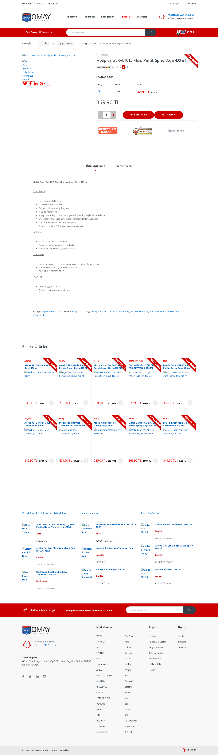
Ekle (189, 610)
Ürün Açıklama (95, 166)
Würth (99, 709)
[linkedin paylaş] (35, 83)
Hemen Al (171, 114)
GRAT (99, 658)
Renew (128, 692)
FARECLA (100, 641)
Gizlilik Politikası (155, 664)
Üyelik (181, 636)
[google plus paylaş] (42, 83)
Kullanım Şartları (156, 653)
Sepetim (182, 647)
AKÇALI (27, 361)
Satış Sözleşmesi (156, 647)
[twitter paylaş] (25, 83)
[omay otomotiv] (42, 17)
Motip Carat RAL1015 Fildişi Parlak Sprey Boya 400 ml (117, 311)
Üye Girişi (191, 3)
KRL (126, 715)
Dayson (128, 653)
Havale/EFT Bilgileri (157, 641)
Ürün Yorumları (122, 166)
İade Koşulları (154, 658)
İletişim (176, 3)
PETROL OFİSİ (103, 698)
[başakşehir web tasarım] (188, 750)
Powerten (101, 726)
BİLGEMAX (101, 686)
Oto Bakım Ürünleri (37, 32)
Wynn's (128, 669)
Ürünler (44, 43)
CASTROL (101, 692)
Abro (127, 641)
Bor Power (130, 636)
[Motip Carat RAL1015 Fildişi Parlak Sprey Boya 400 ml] (28, 70)
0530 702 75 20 (181, 14)
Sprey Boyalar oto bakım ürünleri (159, 311)
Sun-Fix (128, 658)
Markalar (142, 16)
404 (126, 675)
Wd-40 (128, 647)
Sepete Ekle (140, 114)
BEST (98, 647)
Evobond (129, 681)
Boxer (127, 703)
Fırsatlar (127, 16)
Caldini (128, 664)
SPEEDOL (101, 653)
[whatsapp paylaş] (49, 83)
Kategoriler (107, 16)
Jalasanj (128, 686)
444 (98, 715)
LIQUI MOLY (102, 664)
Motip (75, 311)
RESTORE (100, 720)
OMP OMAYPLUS (136, 361)
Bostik (128, 709)
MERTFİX (100, 681)
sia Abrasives (102, 732)
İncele (51, 402)
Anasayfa (72, 16)
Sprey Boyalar (65, 43)
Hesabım (182, 641)
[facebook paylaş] (30, 83)
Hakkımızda (89, 16)
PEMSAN (100, 703)
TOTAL (99, 636)
